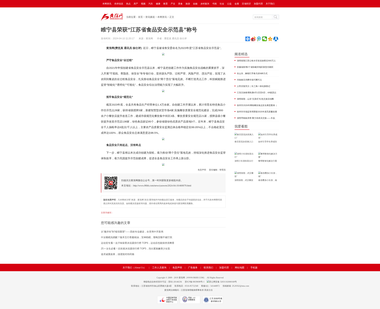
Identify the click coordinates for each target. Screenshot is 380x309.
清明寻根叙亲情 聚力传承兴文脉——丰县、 (257, 118)
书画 (214, 3)
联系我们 (208, 267)
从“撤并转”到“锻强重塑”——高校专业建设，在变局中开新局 (132, 231)
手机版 (254, 267)
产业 (173, 3)
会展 (237, 3)
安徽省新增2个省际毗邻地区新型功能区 (255, 67)
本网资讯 (106, 3)
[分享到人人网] (275, 38)
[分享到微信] (264, 38)
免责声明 (202, 170)
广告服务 (193, 267)
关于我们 (270, 3)
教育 (165, 3)
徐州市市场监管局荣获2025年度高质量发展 (257, 111)
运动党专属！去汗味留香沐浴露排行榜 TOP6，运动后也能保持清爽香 (137, 243)
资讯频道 (150, 17)
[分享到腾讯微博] (258, 38)
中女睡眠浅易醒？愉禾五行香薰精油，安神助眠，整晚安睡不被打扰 (136, 237)
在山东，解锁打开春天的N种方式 (252, 73)
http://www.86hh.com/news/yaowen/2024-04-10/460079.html (162, 185)
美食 (180, 3)
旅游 (188, 3)
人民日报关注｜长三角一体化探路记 (253, 86)
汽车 (150, 3)
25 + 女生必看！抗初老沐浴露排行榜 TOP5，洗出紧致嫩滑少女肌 (135, 248)
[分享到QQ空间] (270, 38)
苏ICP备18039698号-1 (194, 282)
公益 (229, 3)
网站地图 (239, 267)
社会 (222, 3)
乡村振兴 (204, 3)
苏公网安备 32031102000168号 (223, 282)
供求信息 (118, 3)
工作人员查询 (159, 267)
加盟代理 (258, 3)
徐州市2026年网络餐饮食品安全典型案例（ (257, 105)
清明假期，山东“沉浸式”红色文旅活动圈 (255, 99)
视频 (143, 3)
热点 (128, 3)
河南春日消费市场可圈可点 (249, 80)
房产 (136, 3)
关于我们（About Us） (134, 267)
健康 (158, 3)
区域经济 (246, 3)
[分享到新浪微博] (253, 38)
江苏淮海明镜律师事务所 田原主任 (197, 290)
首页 (140, 17)
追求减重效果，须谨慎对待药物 (117, 254)
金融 (195, 3)
